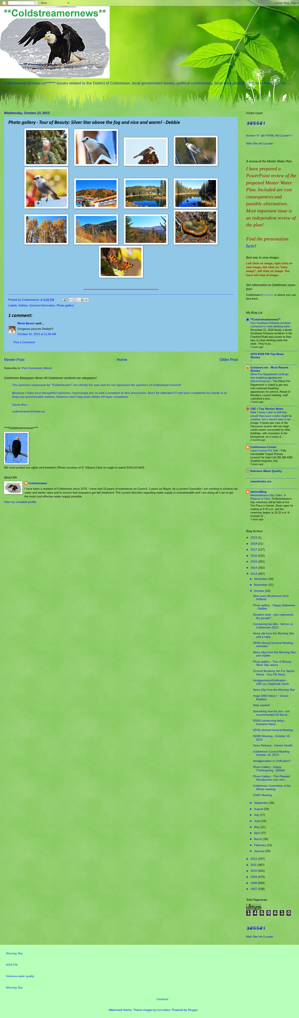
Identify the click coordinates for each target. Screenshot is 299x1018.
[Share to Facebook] (83, 300)
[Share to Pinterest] (86, 300)
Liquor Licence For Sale (264, 450)
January (259, 851)
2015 (254, 561)
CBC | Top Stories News (266, 408)
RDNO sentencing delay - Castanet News (269, 722)
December (261, 578)
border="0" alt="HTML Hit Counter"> (269, 135)
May (257, 827)
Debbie (23, 305)
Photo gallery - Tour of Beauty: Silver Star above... (272, 663)
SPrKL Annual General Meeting (273, 730)
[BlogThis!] (75, 300)
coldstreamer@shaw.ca (28, 411)
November (261, 584)
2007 (254, 888)
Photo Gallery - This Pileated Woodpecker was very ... (271, 778)
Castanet (162, 999)
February (260, 845)
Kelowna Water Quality (266, 471)
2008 (254, 883)
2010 (254, 870)
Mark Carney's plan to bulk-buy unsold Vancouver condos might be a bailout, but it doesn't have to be (271, 416)
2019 (254, 537)
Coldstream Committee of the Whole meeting (272, 787)
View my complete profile (20, 502)
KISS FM (11, 964)
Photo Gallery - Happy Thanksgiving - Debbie (269, 769)
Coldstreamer (37, 483)
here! (251, 246)
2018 (254, 543)
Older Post (228, 359)
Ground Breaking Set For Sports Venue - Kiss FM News (274, 673)
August (259, 808)
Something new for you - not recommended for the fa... (271, 713)
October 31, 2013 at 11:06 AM (36, 334)
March (258, 839)
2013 (254, 573)
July (257, 814)
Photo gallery (65, 305)
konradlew (163, 1009)
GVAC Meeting (262, 795)
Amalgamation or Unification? (272, 760)
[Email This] (71, 300)
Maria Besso (26, 323)
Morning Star (14, 953)
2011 (254, 864)
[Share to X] (79, 300)
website (269, 294)
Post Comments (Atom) (37, 368)
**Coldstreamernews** (265, 319)
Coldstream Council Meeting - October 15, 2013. (272, 753)
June (257, 820)
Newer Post (14, 359)
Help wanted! (261, 705)
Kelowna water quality (20, 976)
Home (122, 359)
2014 (254, 567)
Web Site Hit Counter (259, 143)
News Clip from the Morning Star (274, 689)
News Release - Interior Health (272, 745)
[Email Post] (64, 299)
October (259, 590)
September (261, 802)
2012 (254, 858)
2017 (254, 549)
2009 (254, 876)
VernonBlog (258, 491)
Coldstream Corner (263, 447)
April (257, 832)
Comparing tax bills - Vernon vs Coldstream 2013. (273, 626)
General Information (42, 305)
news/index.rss (260, 481)
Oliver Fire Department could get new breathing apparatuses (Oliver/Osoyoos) (269, 378)
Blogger (193, 1009)
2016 (254, 555)
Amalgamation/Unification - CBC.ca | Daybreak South (271, 682)
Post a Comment (24, 342)
